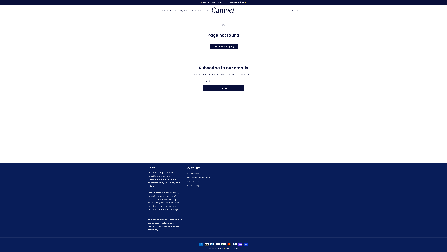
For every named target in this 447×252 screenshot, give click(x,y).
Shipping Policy (193, 173)
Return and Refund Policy (198, 177)
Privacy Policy (193, 185)
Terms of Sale (193, 181)
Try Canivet (219, 248)
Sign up (223, 88)
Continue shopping (223, 46)
